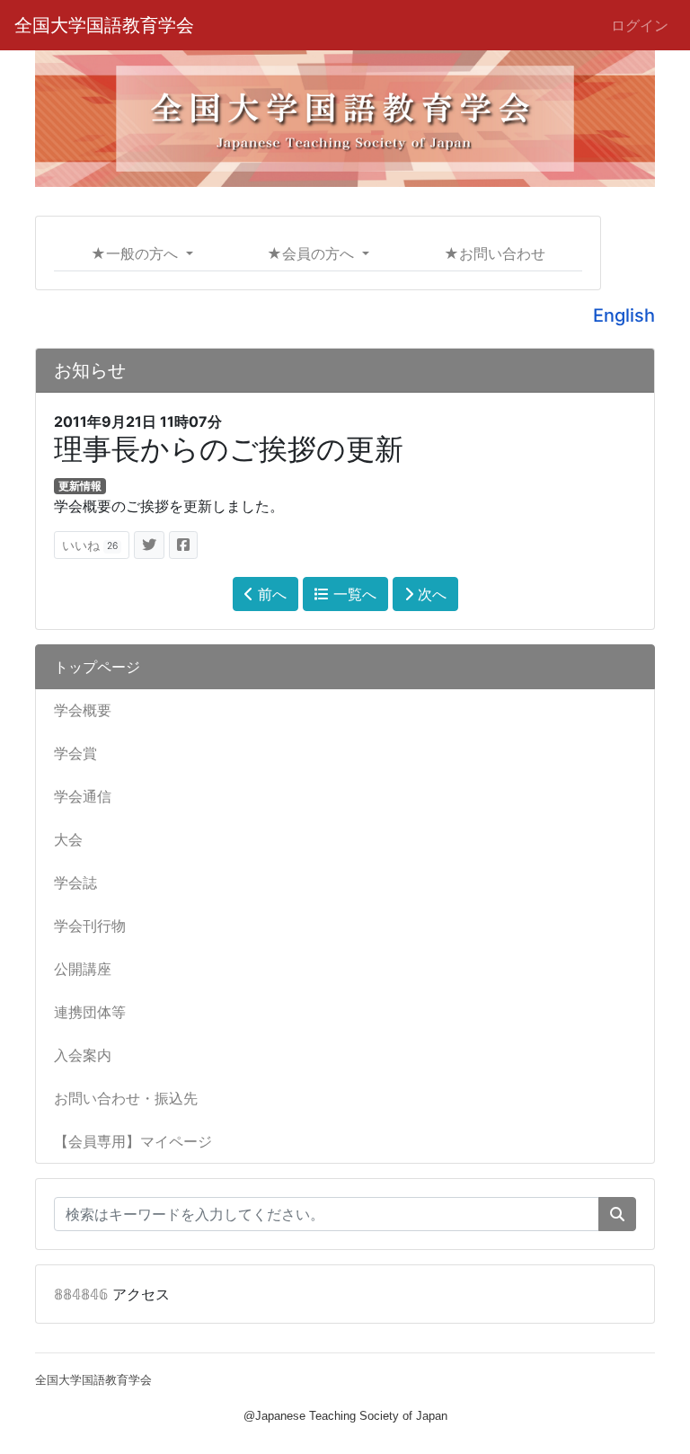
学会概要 (82, 710)
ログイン (639, 25)
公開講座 (82, 969)
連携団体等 (90, 1012)
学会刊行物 (90, 926)
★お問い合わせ (494, 253)
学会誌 (75, 882)
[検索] (617, 1214)
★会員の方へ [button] (312, 253)
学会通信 (82, 796)
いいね (90, 545)
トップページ (97, 667)
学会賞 (75, 753)
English (624, 315)
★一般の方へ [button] (136, 253)
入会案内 (82, 1055)
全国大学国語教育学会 (104, 25)
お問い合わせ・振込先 (126, 1098)
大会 (68, 839)
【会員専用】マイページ (133, 1141)
